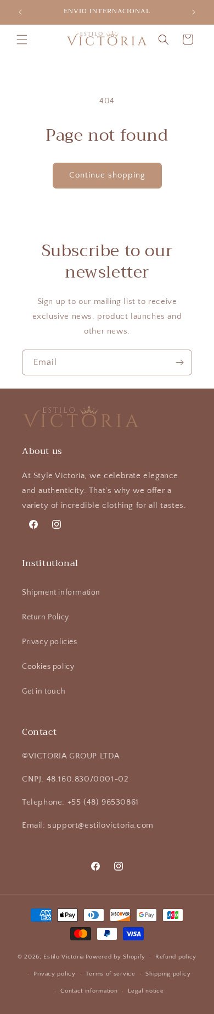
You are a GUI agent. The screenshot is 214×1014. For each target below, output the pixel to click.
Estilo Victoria (63, 957)
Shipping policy (168, 974)
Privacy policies (49, 642)
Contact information (88, 991)
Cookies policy (48, 666)
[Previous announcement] (20, 12)
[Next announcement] (194, 12)
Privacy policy (54, 974)
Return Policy (45, 617)
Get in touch (43, 691)
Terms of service (110, 974)
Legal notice (146, 991)
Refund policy (175, 957)
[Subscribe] (179, 362)
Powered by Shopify (115, 957)
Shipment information (61, 592)
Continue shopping (107, 175)
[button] (22, 39)
